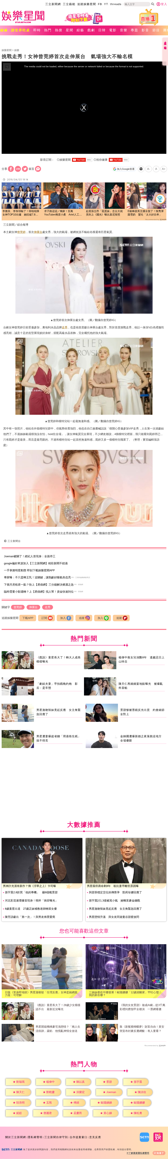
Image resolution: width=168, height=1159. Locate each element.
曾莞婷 (21, 232)
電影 (113, 30)
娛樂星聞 (6, 50)
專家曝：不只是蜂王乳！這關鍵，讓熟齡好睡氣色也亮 (37, 577)
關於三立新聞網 (15, 1137)
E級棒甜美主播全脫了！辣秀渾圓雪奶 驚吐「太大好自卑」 (146, 213)
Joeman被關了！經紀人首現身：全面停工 (29, 556)
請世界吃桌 (20, 30)
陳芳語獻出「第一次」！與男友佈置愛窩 (30, 916)
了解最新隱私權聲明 (139, 1153)
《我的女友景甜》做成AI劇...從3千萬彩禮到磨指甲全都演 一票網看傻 (142, 1007)
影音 (145, 30)
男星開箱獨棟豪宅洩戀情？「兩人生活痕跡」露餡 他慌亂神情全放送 (58, 1029)
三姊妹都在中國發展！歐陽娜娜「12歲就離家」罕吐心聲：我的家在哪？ (125, 994)
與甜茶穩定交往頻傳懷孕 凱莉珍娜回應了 (115, 892)
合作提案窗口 (78, 1137)
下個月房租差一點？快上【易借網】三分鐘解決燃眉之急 (39, 584)
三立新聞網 (53, 4)
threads (116, 4)
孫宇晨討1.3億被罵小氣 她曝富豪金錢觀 (114, 900)
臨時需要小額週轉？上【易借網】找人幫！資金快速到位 (39, 591)
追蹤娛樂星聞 (86, 4)
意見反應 (95, 1137)
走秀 (64, 327)
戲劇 (91, 30)
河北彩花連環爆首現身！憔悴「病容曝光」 (31, 900)
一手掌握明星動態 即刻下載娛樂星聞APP (29, 570)
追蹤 (81, 618)
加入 (63, 618)
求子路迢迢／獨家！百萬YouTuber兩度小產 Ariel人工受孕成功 (63, 213)
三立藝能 (69, 4)
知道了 (160, 1153)
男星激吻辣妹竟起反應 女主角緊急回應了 (115, 908)
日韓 (102, 30)
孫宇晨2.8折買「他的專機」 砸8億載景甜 (31, 892)
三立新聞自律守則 (56, 1137)
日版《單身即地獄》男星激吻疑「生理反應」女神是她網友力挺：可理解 (41, 994)
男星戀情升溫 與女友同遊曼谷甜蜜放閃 (114, 916)
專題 (134, 30)
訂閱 (44, 618)
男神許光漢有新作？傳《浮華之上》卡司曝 (29, 886)
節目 (156, 30)
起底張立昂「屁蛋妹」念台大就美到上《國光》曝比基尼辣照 (104, 213)
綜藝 (80, 30)
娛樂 (16, 50)
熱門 (48, 30)
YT (106, 4)
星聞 (69, 30)
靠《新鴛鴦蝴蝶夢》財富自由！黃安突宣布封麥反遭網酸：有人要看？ (142, 1029)
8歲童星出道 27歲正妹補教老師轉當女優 (31, 908)
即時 (37, 30)
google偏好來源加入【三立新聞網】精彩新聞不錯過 (36, 563)
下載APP (27, 618)
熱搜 (59, 30)
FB (100, 4)
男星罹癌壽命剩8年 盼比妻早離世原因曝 (113, 886)
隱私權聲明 (35, 1137)
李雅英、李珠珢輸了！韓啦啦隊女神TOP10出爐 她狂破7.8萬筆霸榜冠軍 (20, 213)
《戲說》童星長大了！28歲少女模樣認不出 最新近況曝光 (58, 1007)
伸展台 (38, 232)
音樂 (123, 30)
